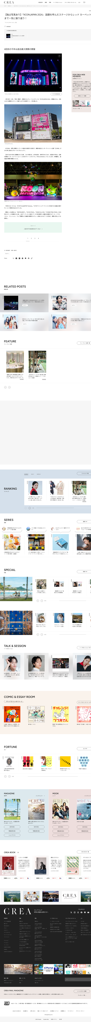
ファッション (6, 936)
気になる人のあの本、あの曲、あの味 (56, 924)
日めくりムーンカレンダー (86, 932)
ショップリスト (12, 835)
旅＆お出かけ (6, 925)
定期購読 (62, 1011)
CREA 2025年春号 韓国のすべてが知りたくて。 (40, 945)
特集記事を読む (12, 831)
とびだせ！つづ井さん (69, 928)
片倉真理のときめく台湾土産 (24, 925)
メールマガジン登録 (81, 991)
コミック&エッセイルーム (70, 2)
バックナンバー (39, 795)
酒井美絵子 (9, 26)
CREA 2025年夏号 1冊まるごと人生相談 (39, 941)
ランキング (6, 940)
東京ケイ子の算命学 (84, 930)
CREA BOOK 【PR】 (8, 982)
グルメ (5, 928)
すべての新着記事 (7, 921)
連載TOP (21, 921)
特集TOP (36, 921)
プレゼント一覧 (76, 108)
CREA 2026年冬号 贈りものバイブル (38, 933)
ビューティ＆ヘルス (8, 934)
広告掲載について (53, 1011)
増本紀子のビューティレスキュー (25, 952)
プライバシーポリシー (80, 1011)
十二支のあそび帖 (68, 930)
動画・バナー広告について (43, 1011)
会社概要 (25, 1011)
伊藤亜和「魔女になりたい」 (70, 923)
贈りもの (5, 923)
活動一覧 (36, 982)
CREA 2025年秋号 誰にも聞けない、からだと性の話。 (41, 937)
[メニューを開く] (84, 2)
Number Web (46, 1019)
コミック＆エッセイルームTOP (71, 921)
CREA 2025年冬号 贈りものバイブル (38, 948)
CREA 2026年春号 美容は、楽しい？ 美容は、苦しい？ (41, 928)
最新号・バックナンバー (8, 980)
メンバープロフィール (39, 980)
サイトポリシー (71, 1011)
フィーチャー (6, 944)
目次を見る (12, 827)
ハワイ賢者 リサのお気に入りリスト (25, 929)
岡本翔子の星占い (84, 923)
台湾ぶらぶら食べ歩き (23, 923)
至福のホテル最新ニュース (24, 933)
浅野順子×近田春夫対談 (54, 927)
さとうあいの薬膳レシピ (24, 939)
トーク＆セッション (57, 2)
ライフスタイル (7, 932)
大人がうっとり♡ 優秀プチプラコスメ (25, 948)
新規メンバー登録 (82, 96)
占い (79, 2)
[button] (5, 387)
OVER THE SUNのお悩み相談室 (56, 931)
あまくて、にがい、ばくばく (70, 934)
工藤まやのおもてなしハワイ (24, 931)
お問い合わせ (32, 1011)
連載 (46, 2)
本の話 (60, 1019)
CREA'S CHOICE (7, 947)
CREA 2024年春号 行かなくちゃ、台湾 (38, 959)
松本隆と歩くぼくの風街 (54, 929)
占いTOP (82, 921)
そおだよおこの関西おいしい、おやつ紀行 (25, 937)
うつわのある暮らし (23, 941)
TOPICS (5, 949)
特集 (50, 2)
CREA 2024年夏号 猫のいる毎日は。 (38, 956)
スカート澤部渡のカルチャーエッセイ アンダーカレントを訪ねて (71, 938)
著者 (20, 982)
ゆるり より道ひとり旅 (69, 941)
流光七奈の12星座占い (85, 925)
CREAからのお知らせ (8, 951)
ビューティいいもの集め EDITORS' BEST (24, 945)
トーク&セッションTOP (54, 921)
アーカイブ (6, 942)
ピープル (21, 980)
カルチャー (7, 253)
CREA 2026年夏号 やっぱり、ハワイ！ (38, 924)
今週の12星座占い (84, 928)
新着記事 (41, 2)
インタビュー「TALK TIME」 (70, 932)
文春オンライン (54, 1019)
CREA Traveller (38, 1019)
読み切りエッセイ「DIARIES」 (71, 925)
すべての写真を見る (56, 94)
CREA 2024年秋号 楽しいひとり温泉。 (38, 952)
